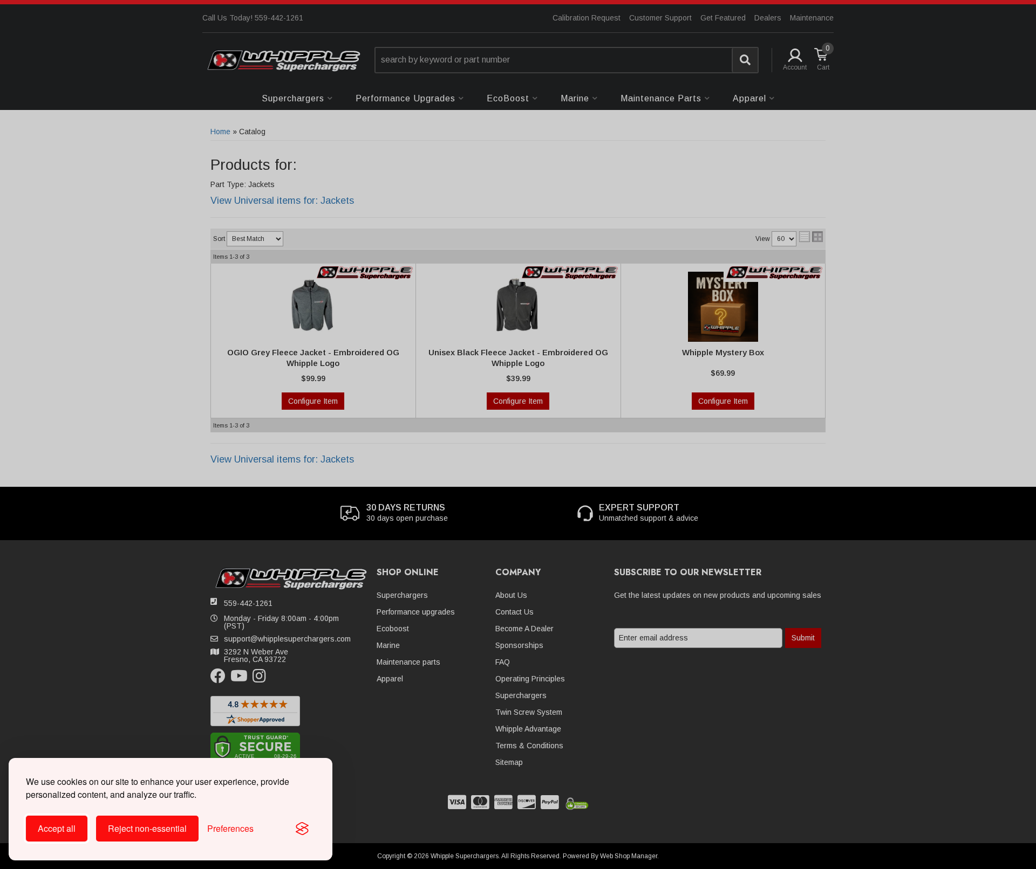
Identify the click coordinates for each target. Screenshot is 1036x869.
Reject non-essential (147, 828)
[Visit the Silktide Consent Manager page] (302, 829)
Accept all (57, 828)
